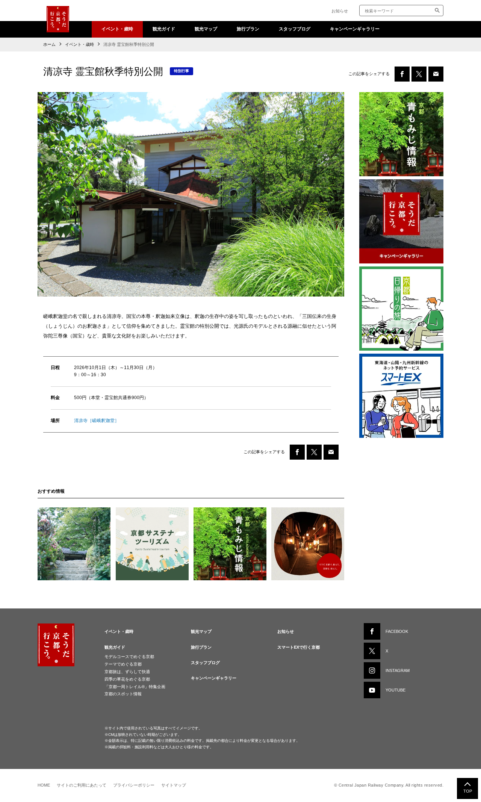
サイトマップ (173, 785)
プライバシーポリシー (133, 785)
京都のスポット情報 (123, 694)
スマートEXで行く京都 (298, 647)
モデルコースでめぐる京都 (129, 656)
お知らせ (339, 11)
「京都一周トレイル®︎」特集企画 (134, 686)
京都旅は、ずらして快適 (127, 671)
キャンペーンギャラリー (355, 29)
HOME (44, 785)
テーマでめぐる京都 (123, 664)
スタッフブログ (294, 29)
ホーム (49, 44)
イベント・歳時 (117, 29)
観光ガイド (164, 29)
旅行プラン (248, 29)
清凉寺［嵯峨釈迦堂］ (96, 420)
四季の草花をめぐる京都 (127, 679)
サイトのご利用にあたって (81, 785)
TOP (467, 791)
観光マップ (206, 29)
